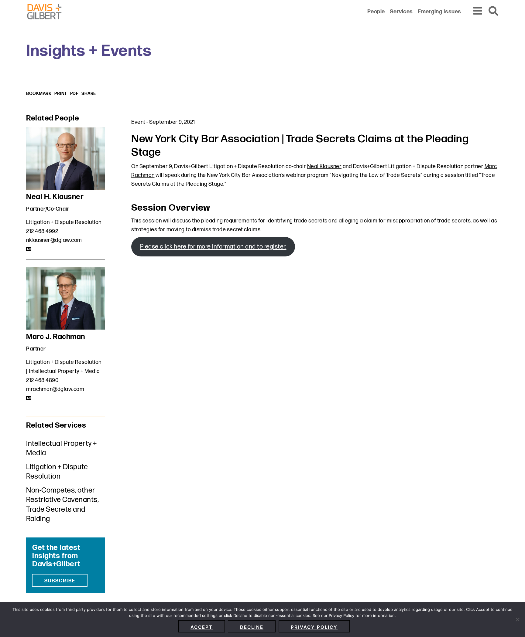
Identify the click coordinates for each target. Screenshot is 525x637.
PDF (74, 93)
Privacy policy (314, 627)
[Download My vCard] (29, 249)
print (60, 93)
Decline (251, 627)
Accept (201, 627)
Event (138, 122)
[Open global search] (494, 11)
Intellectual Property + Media (64, 371)
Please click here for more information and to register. (213, 246)
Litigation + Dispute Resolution (63, 222)
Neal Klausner (324, 166)
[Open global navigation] (477, 11)
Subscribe (59, 581)
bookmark (38, 93)
